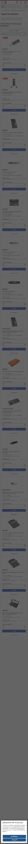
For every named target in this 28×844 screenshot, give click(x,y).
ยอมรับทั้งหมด (14, 836)
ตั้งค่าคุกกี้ (14, 840)
